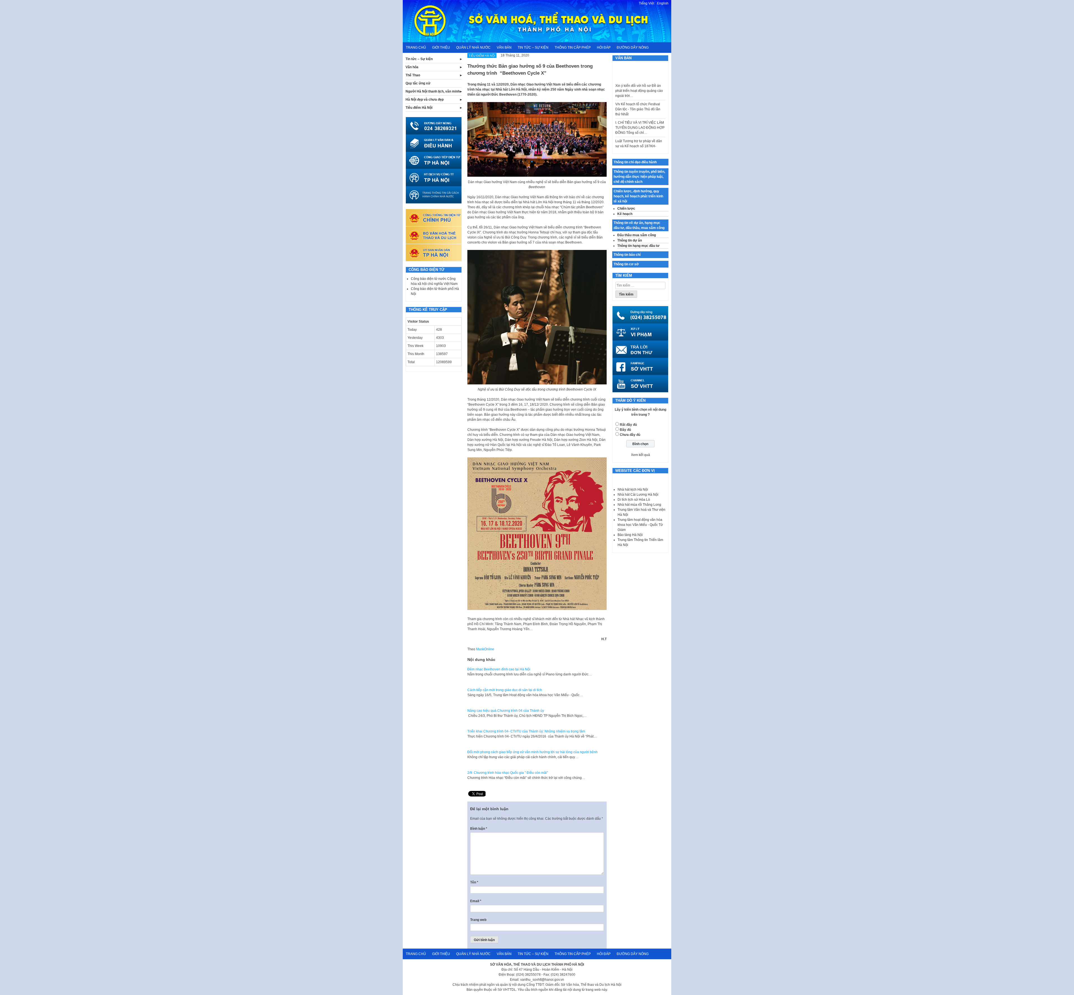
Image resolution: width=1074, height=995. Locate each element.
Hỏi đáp (604, 47)
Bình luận (478, 829)
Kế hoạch (624, 214)
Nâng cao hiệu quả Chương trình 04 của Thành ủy (505, 711)
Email (475, 901)
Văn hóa (412, 67)
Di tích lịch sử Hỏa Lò (634, 500)
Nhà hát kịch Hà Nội (633, 489)
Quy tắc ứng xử (418, 83)
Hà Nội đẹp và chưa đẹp (425, 99)
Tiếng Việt (646, 3)
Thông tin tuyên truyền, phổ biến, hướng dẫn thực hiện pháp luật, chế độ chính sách (639, 177)
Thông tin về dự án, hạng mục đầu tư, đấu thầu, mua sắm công (639, 225)
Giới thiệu (441, 47)
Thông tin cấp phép (573, 47)
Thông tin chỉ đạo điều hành (635, 162)
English (662, 3)
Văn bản (504, 47)
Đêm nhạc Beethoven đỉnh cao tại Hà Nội (498, 669)
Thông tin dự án (629, 240)
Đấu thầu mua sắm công (636, 235)
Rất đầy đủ (628, 425)
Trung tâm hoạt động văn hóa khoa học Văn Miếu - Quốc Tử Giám (640, 525)
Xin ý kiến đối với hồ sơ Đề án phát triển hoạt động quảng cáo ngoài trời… (639, 72)
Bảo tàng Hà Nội (630, 535)
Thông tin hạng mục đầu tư (638, 246)
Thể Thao (413, 75)
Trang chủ (416, 47)
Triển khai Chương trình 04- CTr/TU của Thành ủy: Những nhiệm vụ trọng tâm (526, 731)
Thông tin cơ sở (626, 264)
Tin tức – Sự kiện (533, 47)
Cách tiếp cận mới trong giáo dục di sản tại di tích (504, 690)
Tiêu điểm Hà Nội (419, 108)
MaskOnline (485, 649)
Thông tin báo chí (627, 255)
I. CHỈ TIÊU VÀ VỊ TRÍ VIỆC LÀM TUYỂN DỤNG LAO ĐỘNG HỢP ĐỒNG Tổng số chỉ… (640, 109)
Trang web (478, 920)
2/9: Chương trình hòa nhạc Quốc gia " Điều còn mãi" (507, 773)
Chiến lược (626, 209)
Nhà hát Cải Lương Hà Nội (638, 495)
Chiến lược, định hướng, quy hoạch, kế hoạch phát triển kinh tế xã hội (638, 196)
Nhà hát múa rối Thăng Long (639, 505)
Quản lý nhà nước (473, 47)
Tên (474, 882)
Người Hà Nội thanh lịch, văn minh (433, 91)
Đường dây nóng (633, 47)
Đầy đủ (625, 430)
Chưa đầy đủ (630, 435)
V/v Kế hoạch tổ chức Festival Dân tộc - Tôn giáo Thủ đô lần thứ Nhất (637, 91)
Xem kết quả (640, 455)
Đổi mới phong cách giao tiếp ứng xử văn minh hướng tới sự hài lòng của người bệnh (532, 752)
